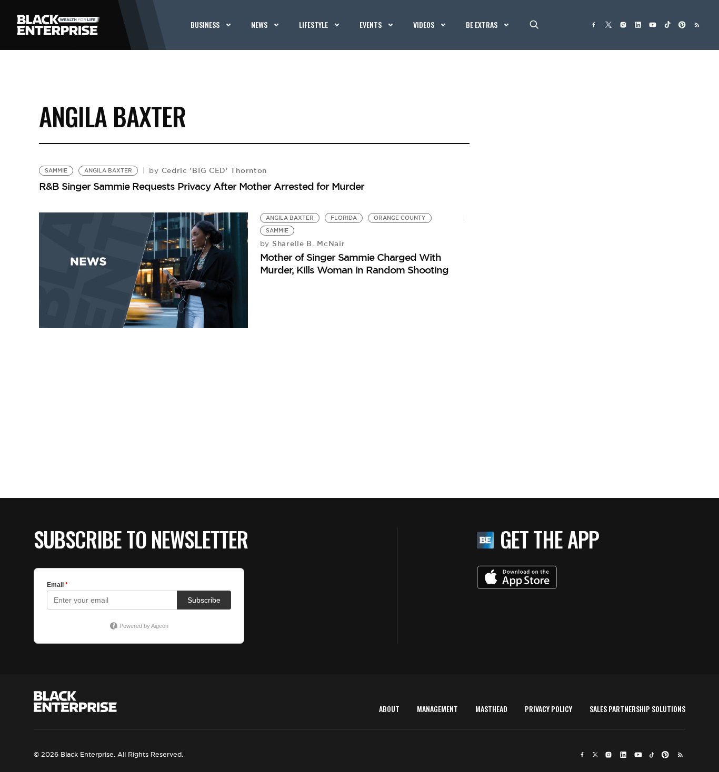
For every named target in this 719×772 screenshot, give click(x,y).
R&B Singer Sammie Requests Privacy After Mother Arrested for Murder (201, 186)
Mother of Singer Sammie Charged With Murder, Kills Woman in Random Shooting (354, 263)
